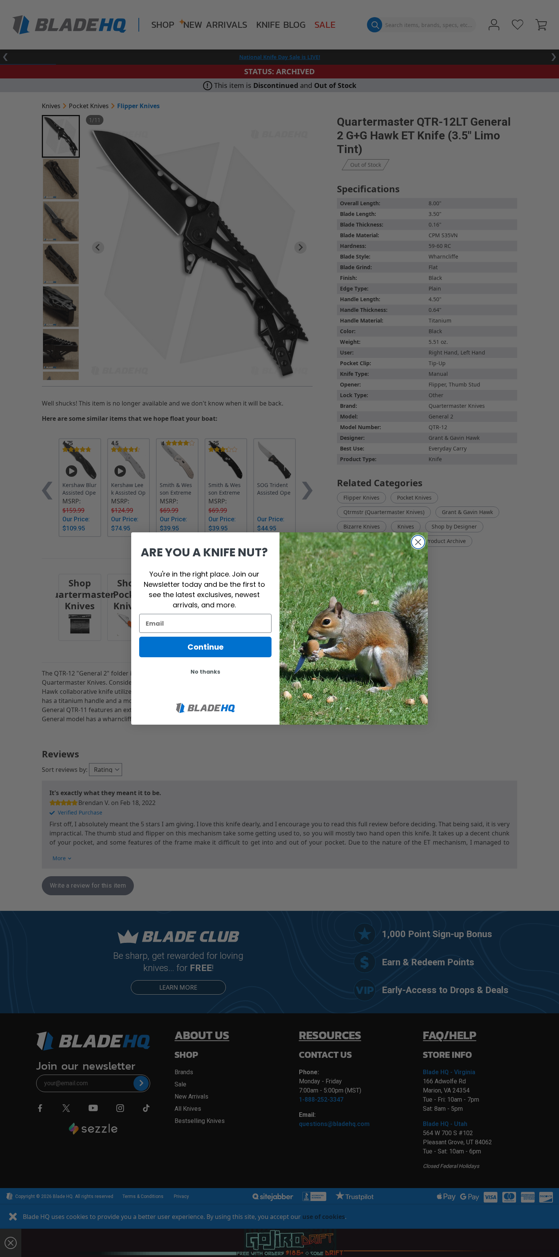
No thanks (205, 672)
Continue (205, 647)
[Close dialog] (418, 542)
